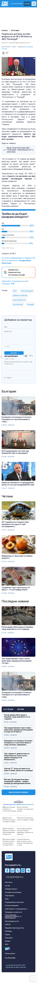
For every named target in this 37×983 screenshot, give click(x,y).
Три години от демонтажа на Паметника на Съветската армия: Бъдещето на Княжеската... (16, 757)
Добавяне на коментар (18, 319)
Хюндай (30, 304)
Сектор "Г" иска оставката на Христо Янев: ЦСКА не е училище (18, 769)
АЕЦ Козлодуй (27, 291)
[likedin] (12, 870)
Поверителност (11, 889)
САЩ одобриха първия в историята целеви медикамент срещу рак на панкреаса (25, 831)
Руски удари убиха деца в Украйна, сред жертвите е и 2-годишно (17, 717)
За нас (7, 885)
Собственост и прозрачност (16, 909)
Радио (7, 934)
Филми (7, 941)
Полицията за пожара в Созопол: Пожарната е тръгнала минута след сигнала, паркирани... (18, 743)
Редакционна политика (14, 902)
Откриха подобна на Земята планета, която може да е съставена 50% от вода (25, 842)
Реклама (8, 931)
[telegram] (28, 870)
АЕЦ (15, 291)
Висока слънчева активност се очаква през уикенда (25, 809)
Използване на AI (12, 921)
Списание (9, 938)
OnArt (7, 948)
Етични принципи (11, 905)
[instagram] (23, 870)
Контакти (8, 882)
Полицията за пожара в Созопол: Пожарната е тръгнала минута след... (17, 419)
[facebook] (7, 870)
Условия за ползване (13, 892)
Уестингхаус (18, 304)
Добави (13, 353)
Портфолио (9, 895)
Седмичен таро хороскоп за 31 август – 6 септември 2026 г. (16, 588)
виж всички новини (18, 792)
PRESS (7, 924)
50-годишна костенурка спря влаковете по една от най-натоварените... (15, 524)
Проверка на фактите (13, 912)
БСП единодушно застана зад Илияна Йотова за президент (15, 452)
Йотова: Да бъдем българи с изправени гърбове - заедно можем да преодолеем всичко (17, 781)
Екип (7, 899)
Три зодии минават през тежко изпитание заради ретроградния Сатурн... (16, 661)
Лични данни (10, 953)
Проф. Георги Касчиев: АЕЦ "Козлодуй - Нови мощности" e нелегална (20, 150)
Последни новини (16, 3)
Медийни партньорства (14, 928)
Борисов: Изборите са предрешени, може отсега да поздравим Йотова (18, 483)
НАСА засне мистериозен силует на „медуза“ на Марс (25, 818)
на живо (27, 4)
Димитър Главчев (20, 295)
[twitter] (17, 870)
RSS (6, 944)
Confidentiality (10, 958)
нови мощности (19, 300)
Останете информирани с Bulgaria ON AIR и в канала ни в (18, 260)
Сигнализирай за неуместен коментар (30, 366)
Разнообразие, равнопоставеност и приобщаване (13, 916)
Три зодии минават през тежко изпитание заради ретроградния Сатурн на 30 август (18, 730)
